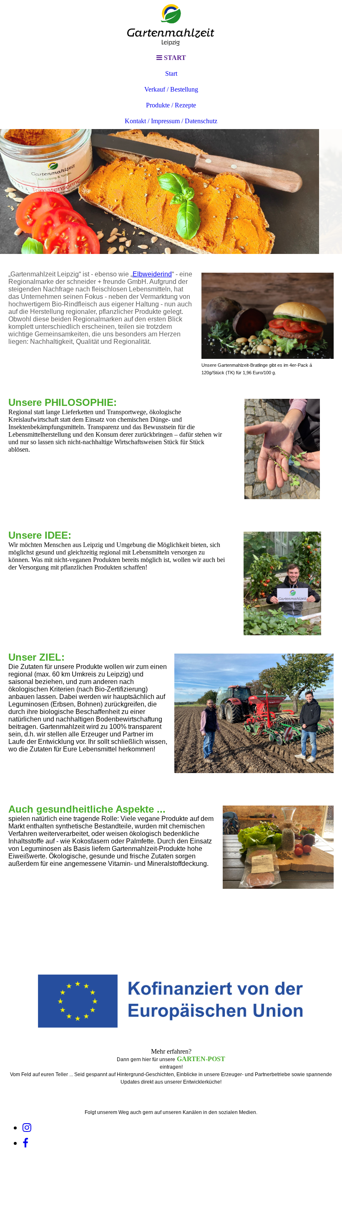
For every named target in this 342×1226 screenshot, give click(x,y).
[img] (171, 25)
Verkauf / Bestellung (171, 89)
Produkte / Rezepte (171, 105)
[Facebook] (25, 1143)
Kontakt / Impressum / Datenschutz (171, 120)
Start (171, 73)
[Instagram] (27, 1127)
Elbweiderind (152, 274)
